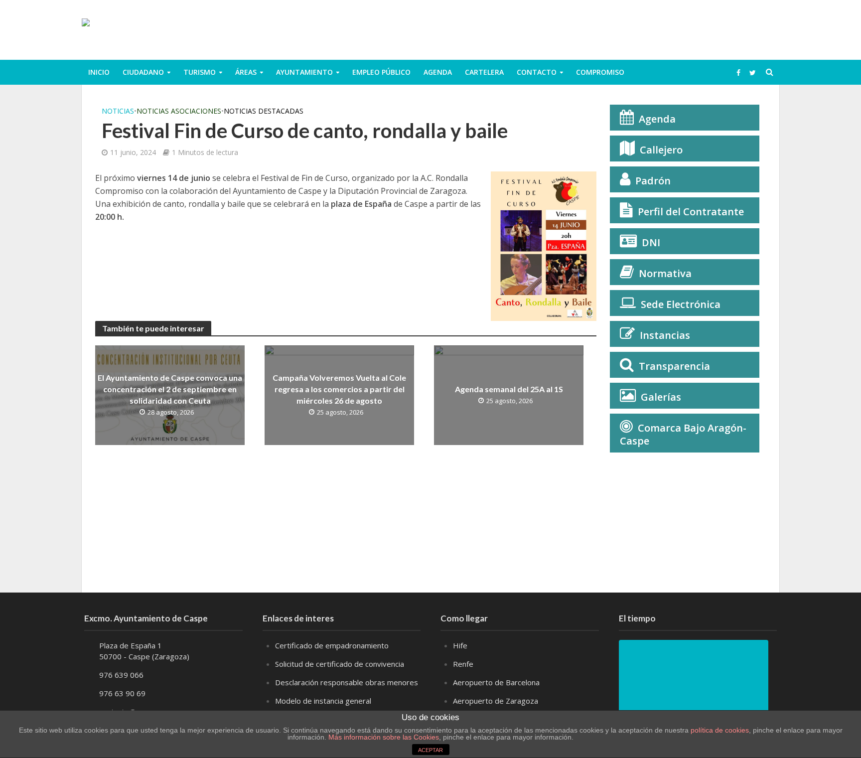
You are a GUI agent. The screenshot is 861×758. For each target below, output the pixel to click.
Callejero (661, 149)
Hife (460, 645)
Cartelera (484, 72)
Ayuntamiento (304, 72)
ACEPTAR (430, 750)
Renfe (463, 664)
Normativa (665, 273)
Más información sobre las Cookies (382, 737)
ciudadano (143, 72)
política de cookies (720, 730)
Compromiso (600, 72)
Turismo (199, 72)
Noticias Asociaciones (179, 111)
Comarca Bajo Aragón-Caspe (683, 434)
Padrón (653, 180)
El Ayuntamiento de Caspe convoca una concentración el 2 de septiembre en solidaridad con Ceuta (170, 389)
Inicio (99, 72)
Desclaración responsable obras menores (346, 682)
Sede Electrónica (680, 304)
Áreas (246, 72)
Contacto (537, 72)
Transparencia (674, 366)
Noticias (118, 111)
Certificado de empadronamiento (332, 645)
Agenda (438, 72)
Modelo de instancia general (323, 701)
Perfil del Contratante (691, 211)
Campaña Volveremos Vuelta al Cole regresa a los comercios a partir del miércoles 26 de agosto (339, 389)
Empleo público (381, 72)
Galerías (661, 397)
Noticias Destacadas (263, 111)
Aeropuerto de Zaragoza (495, 701)
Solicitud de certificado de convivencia (339, 664)
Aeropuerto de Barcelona (496, 682)
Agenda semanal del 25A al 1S (509, 389)
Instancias (665, 335)
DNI (651, 242)
